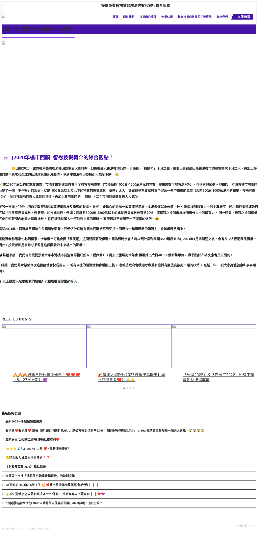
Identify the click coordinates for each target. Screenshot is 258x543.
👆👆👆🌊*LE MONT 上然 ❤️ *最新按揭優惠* (37, 448)
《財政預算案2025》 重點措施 (25, 467)
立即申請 (243, 17)
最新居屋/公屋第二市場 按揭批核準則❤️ (32, 439)
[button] (124, 388)
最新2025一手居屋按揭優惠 (23, 421)
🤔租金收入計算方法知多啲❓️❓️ (27, 458)
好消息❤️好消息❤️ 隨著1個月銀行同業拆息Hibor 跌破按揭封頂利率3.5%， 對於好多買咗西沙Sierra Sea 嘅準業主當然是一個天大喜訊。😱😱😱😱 (104, 430)
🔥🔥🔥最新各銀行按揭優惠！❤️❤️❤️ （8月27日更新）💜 (46, 377)
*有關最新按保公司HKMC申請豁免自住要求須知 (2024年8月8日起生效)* (53, 503)
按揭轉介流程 (147, 17)
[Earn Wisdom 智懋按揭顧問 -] (23, 16)
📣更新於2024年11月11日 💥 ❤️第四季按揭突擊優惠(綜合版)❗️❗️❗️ (52, 485)
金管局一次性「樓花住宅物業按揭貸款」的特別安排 (40, 476)
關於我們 (128, 17)
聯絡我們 (222, 17)
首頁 (115, 17)
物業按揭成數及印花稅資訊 (195, 17)
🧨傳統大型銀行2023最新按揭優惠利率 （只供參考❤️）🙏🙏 (131, 377)
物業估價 (167, 17)
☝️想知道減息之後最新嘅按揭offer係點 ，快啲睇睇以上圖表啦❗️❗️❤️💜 (55, 494)
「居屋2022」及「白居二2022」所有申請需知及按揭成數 (218, 377)
